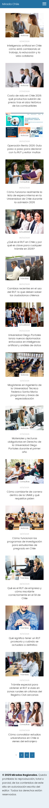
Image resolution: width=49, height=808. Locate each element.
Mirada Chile (10, 4)
